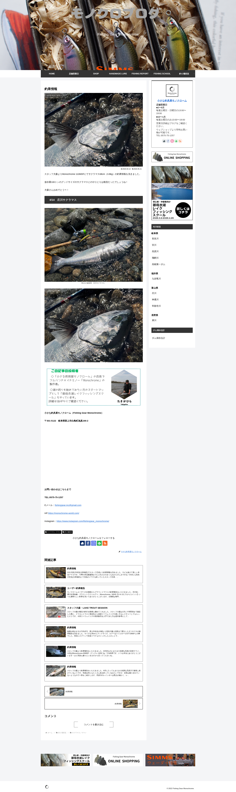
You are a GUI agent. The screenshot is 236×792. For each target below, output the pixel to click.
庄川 (154, 293)
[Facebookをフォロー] (88, 543)
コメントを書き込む (94, 724)
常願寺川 (156, 306)
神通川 (155, 299)
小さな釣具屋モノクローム (172, 100)
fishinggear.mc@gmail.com (68, 505)
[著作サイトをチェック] (82, 543)
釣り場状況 (68, 532)
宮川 (154, 245)
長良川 (155, 238)
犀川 (154, 320)
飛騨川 (155, 258)
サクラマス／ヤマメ (53, 532)
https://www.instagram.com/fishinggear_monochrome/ (83, 521)
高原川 (155, 251)
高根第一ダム (158, 264)
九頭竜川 (156, 278)
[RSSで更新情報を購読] (105, 543)
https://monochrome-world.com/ (63, 513)
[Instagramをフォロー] (93, 543)
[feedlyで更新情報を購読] (99, 543)
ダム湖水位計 (158, 338)
